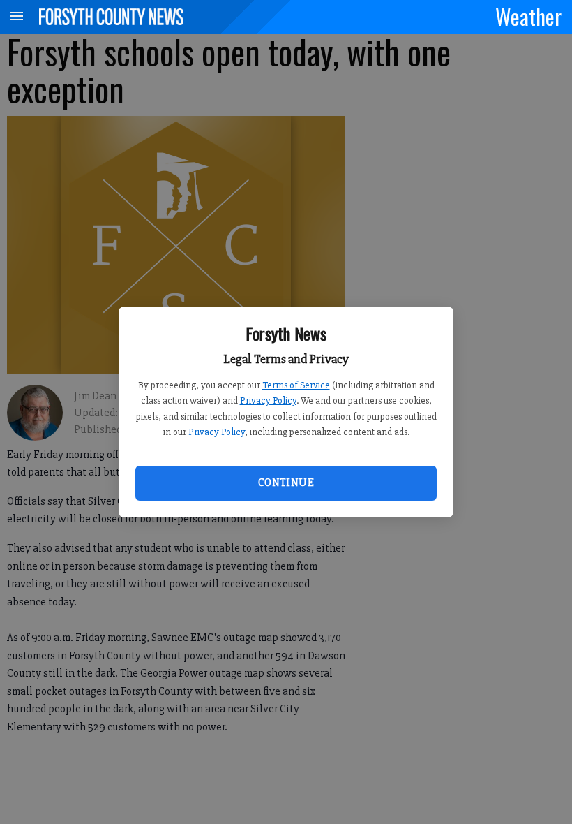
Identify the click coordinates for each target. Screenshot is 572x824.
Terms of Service (296, 385)
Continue (286, 483)
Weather (528, 16)
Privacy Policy (268, 400)
